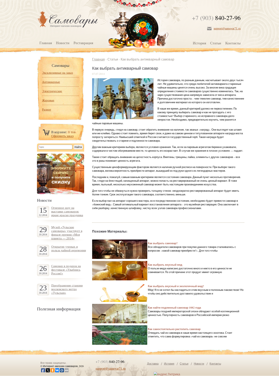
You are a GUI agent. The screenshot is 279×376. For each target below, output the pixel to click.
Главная (45, 42)
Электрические (52, 91)
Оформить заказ (62, 136)
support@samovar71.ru (227, 28)
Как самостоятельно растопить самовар (174, 329)
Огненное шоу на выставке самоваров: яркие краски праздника (67, 211)
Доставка (152, 363)
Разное (46, 109)
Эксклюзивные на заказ (57, 72)
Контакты (233, 42)
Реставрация (83, 42)
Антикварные (51, 82)
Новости (62, 42)
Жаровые (48, 100)
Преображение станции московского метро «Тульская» (67, 289)
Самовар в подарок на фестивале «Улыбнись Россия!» (66, 269)
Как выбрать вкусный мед (165, 264)
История (199, 42)
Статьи (215, 42)
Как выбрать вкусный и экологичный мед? (176, 286)
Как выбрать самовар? (163, 243)
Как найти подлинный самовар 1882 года (174, 307)
